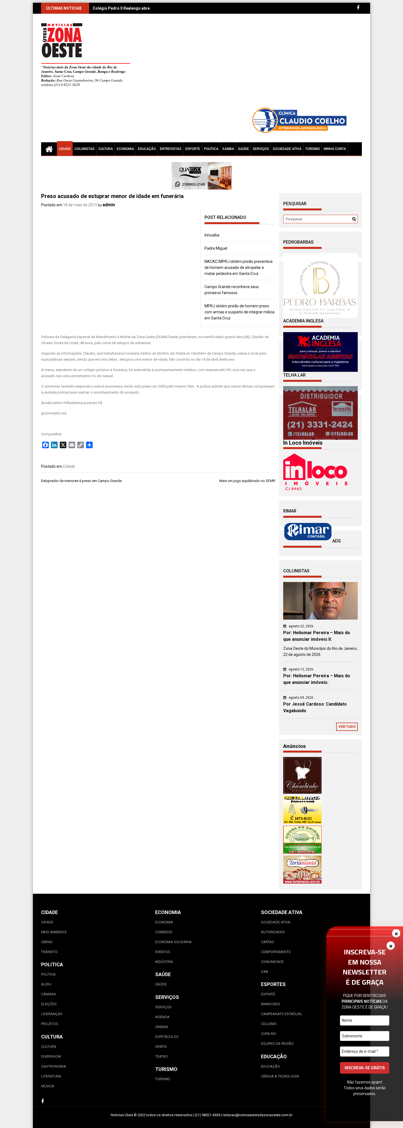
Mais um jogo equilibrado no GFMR (247, 481)
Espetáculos (166, 1037)
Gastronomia (53, 1066)
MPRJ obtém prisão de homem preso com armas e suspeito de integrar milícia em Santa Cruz (239, 312)
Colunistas (85, 149)
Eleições (49, 1004)
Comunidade (272, 962)
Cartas (267, 942)
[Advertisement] (252, 63)
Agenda (162, 1017)
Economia (125, 149)
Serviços (261, 149)
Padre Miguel (216, 248)
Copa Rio (268, 1034)
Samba (228, 149)
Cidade (65, 149)
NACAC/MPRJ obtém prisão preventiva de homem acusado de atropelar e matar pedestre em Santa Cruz (239, 267)
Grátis (161, 1047)
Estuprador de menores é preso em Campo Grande (81, 481)
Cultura (105, 149)
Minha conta (335, 149)
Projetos (49, 1024)
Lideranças (52, 1014)
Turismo (312, 149)
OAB (264, 972)
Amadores (270, 1004)
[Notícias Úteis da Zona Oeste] (49, 148)
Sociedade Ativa (287, 149)
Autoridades (273, 932)
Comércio (163, 932)
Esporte (192, 149)
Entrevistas (170, 149)
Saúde (243, 149)
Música (47, 1086)
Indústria (164, 962)
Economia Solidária (173, 942)
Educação (147, 149)
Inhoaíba (212, 235)
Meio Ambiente (54, 932)
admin (109, 204)
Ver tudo (347, 727)
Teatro (161, 1056)
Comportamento (276, 952)
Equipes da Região (277, 1043)
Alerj (46, 984)
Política (211, 149)
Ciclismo (269, 1024)
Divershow (51, 1056)
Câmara (48, 994)
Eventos (162, 952)
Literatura (51, 1076)
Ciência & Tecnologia (280, 1076)
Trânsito (49, 952)
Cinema (161, 1027)
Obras (47, 942)
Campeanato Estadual (281, 1014)
